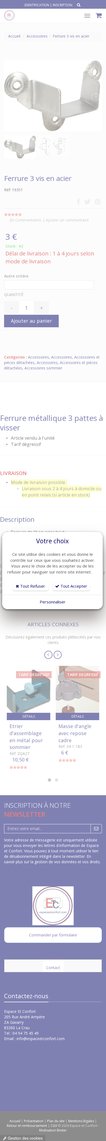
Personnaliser (53, 602)
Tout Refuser (32, 586)
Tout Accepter (73, 586)
